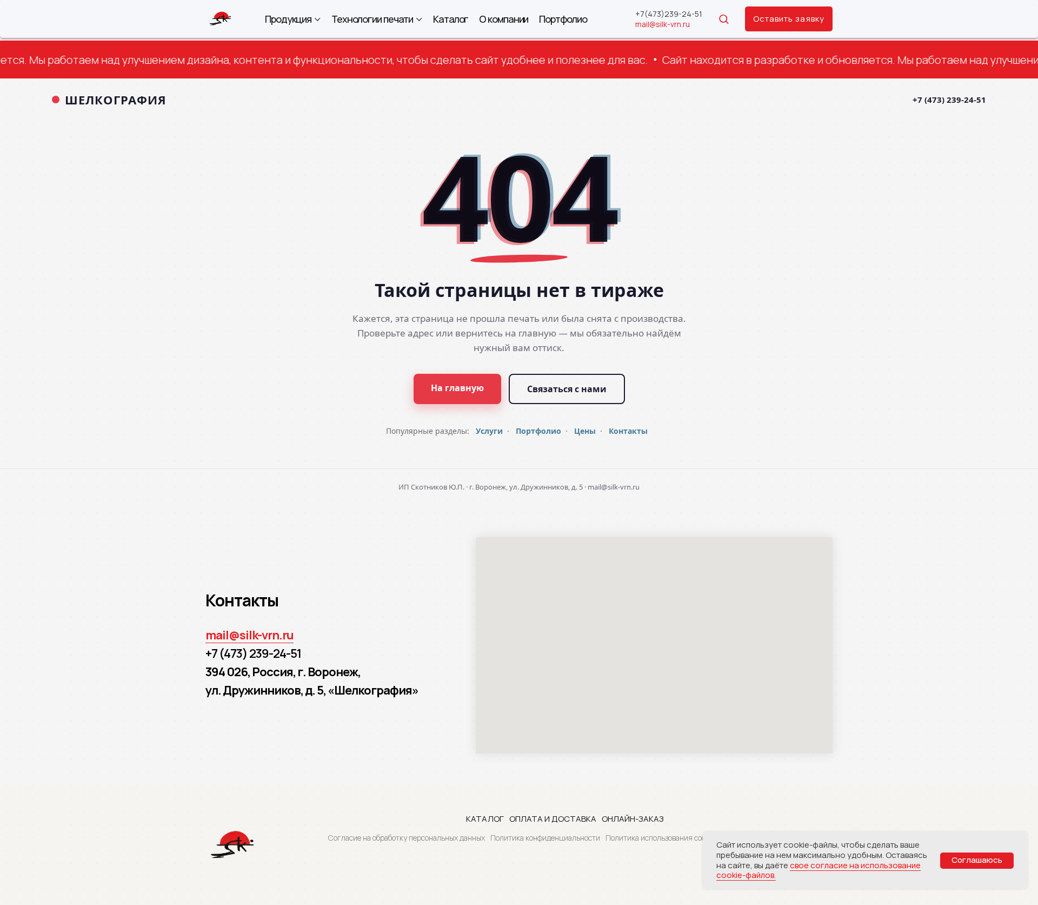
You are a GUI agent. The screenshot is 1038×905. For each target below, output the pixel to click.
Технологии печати (372, 19)
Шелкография (116, 99)
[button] (723, 19)
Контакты (628, 431)
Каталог (450, 19)
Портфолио (563, 19)
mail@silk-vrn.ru (662, 24)
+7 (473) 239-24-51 (949, 99)
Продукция (288, 19)
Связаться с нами (567, 389)
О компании (503, 19)
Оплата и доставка (552, 818)
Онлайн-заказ (633, 818)
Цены (585, 431)
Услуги (489, 431)
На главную (457, 388)
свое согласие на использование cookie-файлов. (818, 870)
